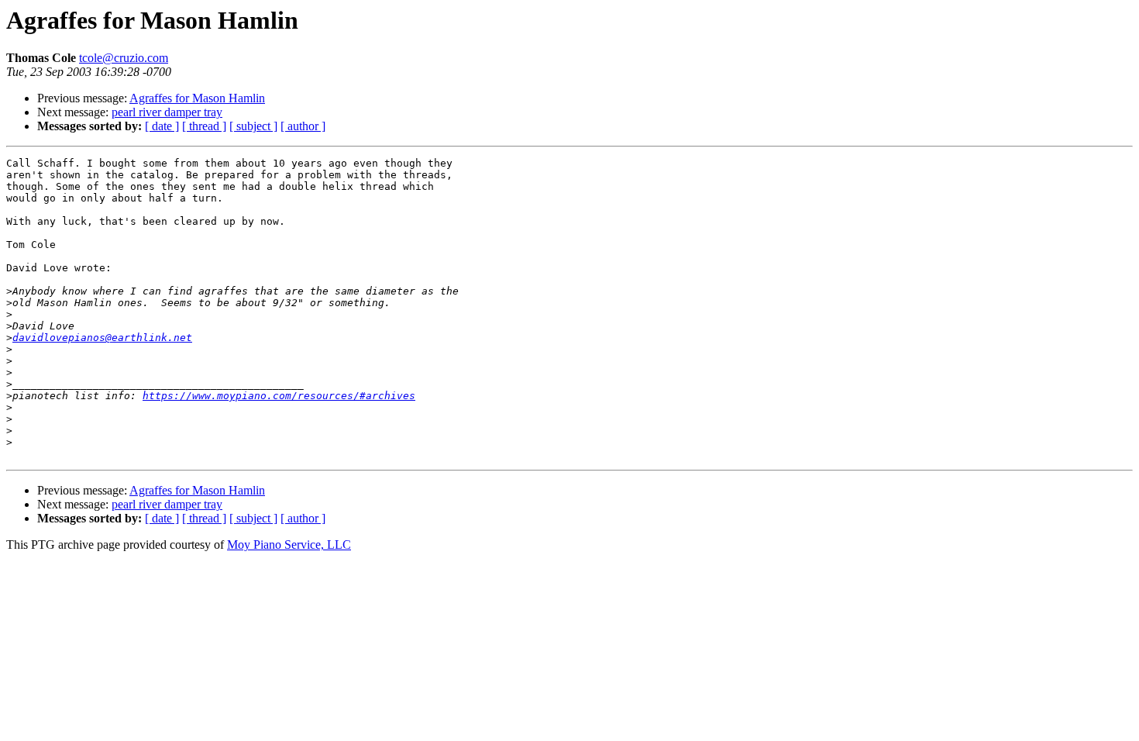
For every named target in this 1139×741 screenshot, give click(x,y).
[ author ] (302, 126)
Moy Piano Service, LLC (289, 544)
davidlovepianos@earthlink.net (102, 337)
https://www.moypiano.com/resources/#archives (279, 396)
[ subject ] (253, 126)
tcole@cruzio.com (123, 57)
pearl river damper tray (167, 112)
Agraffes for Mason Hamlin (197, 98)
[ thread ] (204, 126)
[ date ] (162, 126)
